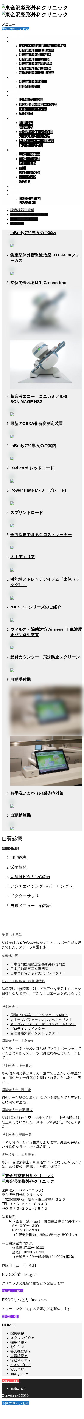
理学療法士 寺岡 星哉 (35, 64)
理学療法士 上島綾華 (36, 50)
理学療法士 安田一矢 (35, 68)
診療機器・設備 (31, 100)
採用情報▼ (19, 77)
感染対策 (26, 113)
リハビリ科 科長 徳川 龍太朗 (42, 46)
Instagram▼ (20, 195)
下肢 (22, 168)
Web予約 (18, 190)
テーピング (27, 177)
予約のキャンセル (15, 29)
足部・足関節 (29, 172)
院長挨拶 (17, 37)
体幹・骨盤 (27, 163)
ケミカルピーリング (34, 136)
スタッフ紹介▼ (23, 41)
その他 (24, 181)
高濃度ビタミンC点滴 (36, 132)
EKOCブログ (21, 186)
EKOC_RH (27, 202)
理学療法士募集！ (33, 82)
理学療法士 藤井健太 (35, 55)
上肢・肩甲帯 (29, 154)
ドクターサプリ (31, 145)
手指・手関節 (29, 159)
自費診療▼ (19, 118)
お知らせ (17, 91)
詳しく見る (10, 848)
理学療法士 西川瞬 (34, 59)
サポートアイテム (33, 109)
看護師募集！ (29, 86)
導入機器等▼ (21, 95)
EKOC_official (30, 198)
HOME (8, 1325)
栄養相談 (26, 127)
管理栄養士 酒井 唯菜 (36, 73)
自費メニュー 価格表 (36, 141)
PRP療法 (26, 123)
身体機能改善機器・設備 (38, 104)
